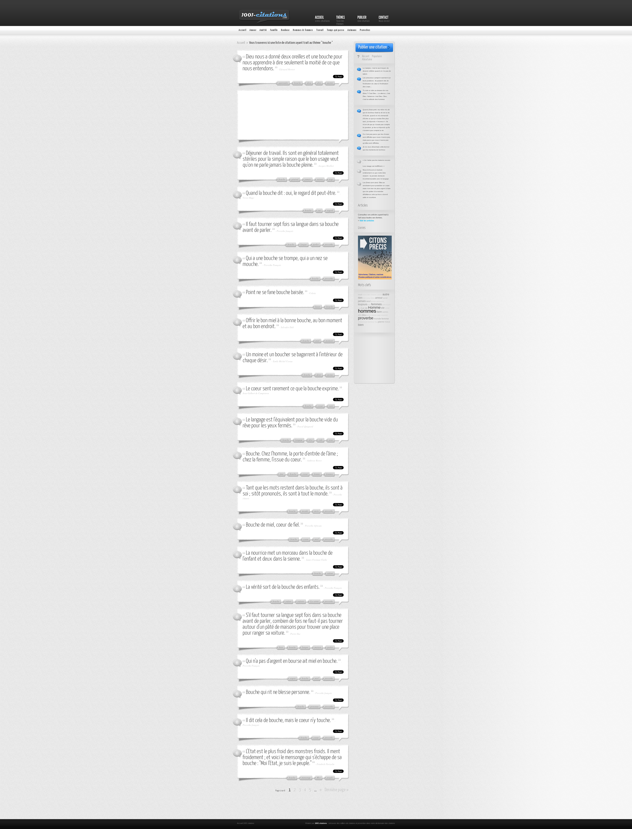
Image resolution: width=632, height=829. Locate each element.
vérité (387, 308)
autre (385, 294)
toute (365, 322)
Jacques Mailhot (326, 165)
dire (368, 295)
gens (369, 315)
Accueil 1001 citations (245, 823)
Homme (374, 307)
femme (385, 318)
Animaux (351, 30)
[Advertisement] (267, 114)
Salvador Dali (287, 327)
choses (374, 295)
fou (376, 322)
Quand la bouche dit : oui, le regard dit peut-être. (291, 193)
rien (360, 297)
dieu (364, 315)
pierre (381, 321)
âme (373, 298)
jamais (362, 300)
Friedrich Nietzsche (325, 764)
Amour (253, 30)
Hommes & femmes (303, 30)
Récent (365, 56)
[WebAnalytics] (281, 823)
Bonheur (285, 30)
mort (360, 295)
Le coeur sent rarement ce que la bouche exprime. (292, 388)
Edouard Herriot (287, 69)
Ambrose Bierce (314, 460)
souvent (384, 315)
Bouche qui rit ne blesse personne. (278, 692)
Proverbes (365, 30)
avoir (385, 298)
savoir (379, 295)
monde (377, 318)
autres (385, 312)
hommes (367, 311)
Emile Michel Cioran (282, 361)
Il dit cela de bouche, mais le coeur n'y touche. (288, 720)
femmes (376, 304)
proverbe (365, 318)
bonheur (371, 322)
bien (361, 324)
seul (368, 301)
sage (379, 315)
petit (383, 305)
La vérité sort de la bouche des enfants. (283, 587)
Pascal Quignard (305, 426)
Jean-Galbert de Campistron (256, 393)
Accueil (242, 30)
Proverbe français (285, 231)
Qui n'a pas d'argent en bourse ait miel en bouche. (292, 661)
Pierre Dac (295, 633)
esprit (388, 305)
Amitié (263, 30)
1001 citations (321, 823)
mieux (387, 322)
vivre (365, 295)
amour (378, 297)
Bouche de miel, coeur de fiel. (273, 525)
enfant (360, 322)
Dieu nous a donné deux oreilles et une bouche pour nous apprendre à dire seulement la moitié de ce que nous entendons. (292, 62)
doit (369, 305)
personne (380, 301)
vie (382, 307)
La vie (364, 308)
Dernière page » (337, 790)
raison (373, 315)
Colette (312, 293)
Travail (319, 30)
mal (359, 308)
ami (359, 315)
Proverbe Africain (313, 525)
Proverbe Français (272, 265)
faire (379, 311)
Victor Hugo (248, 197)
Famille (274, 30)
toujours (362, 304)
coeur (368, 298)
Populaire (377, 56)
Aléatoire (367, 59)
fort (364, 298)
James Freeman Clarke (316, 559)
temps (373, 301)
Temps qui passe (335, 30)
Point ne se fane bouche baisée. (275, 292)
